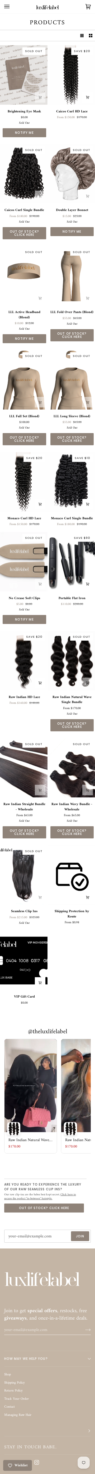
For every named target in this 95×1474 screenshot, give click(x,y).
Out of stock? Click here (24, 233)
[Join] (84, 1330)
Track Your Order (16, 1399)
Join (80, 1236)
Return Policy (13, 1391)
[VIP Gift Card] (24, 960)
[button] (47, 1431)
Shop (7, 1374)
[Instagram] (36, 1462)
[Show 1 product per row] (82, 35)
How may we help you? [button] (26, 1358)
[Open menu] (12, 6)
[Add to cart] (40, 97)
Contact (9, 1407)
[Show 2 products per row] (90, 35)
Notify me (24, 132)
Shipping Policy (14, 1383)
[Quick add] (40, 196)
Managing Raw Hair (17, 1415)
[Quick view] (87, 97)
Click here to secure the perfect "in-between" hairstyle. (40, 1196)
